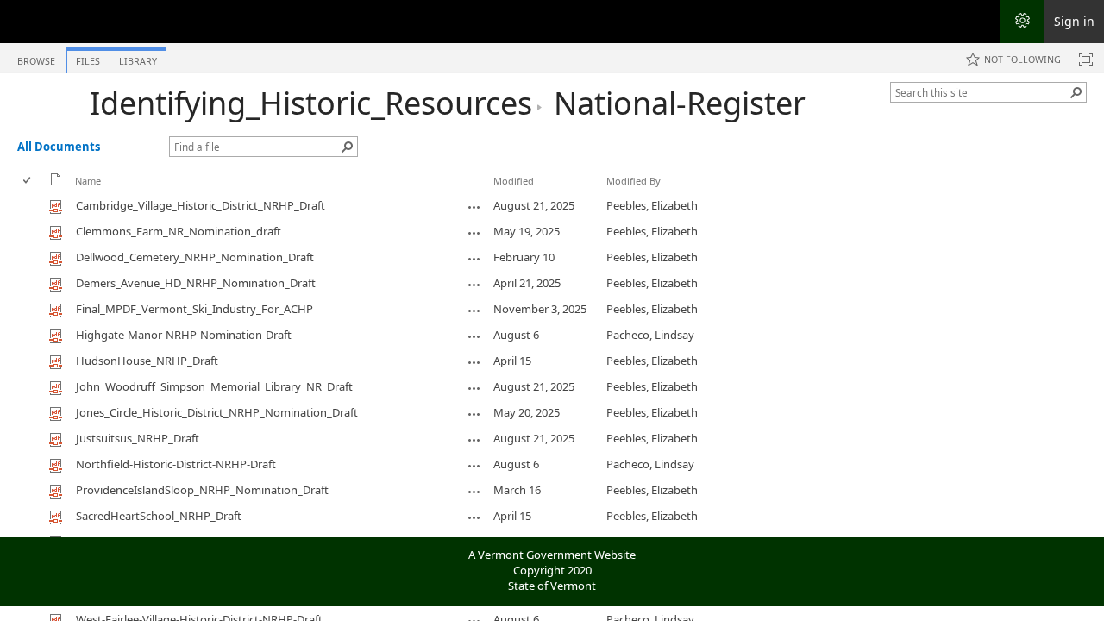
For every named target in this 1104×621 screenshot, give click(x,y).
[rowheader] (31, 206)
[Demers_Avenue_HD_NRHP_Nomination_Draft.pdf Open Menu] (474, 285)
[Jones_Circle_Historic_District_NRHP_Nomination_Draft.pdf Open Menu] (474, 414)
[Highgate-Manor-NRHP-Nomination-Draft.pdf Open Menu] (474, 336)
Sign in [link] (1074, 21)
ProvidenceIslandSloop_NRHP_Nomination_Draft (202, 490)
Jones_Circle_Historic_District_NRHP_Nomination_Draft (217, 412)
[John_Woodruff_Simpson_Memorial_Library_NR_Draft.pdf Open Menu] (474, 388)
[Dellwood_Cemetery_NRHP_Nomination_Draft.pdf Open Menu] (474, 259)
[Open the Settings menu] (1022, 21)
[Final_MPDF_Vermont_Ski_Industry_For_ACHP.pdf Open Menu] (474, 310)
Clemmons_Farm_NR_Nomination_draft (178, 231)
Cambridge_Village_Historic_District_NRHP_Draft (200, 205)
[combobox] (981, 92)
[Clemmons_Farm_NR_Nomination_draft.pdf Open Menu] (474, 233)
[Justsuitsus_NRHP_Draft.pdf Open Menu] (474, 440)
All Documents (58, 146)
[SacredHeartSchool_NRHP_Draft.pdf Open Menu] (474, 517)
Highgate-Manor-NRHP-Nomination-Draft (184, 334)
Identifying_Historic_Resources (311, 103)
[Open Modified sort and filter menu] (500, 193)
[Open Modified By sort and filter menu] (613, 193)
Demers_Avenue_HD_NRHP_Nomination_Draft (196, 283)
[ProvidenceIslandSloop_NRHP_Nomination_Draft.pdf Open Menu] (474, 492)
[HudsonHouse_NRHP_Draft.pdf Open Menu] (474, 362)
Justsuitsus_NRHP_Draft (137, 438)
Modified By (633, 180)
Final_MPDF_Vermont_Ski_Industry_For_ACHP (194, 309)
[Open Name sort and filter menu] (81, 193)
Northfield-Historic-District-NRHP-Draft (176, 464)
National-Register (680, 103)
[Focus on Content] (1086, 59)
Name (88, 180)
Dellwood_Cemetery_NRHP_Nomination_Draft (195, 257)
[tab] (36, 57)
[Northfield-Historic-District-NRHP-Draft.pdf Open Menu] (474, 466)
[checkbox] (28, 180)
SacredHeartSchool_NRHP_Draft (159, 516)
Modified (513, 180)
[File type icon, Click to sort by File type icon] (56, 182)
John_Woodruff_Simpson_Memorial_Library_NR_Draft (214, 386)
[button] (1076, 92)
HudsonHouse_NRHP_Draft (147, 360)
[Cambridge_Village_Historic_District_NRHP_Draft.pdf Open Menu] (474, 207)
